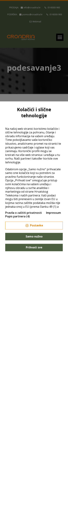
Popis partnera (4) (17, 216)
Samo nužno (34, 236)
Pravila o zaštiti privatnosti (23, 213)
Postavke (36, 225)
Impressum (53, 213)
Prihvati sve (34, 247)
